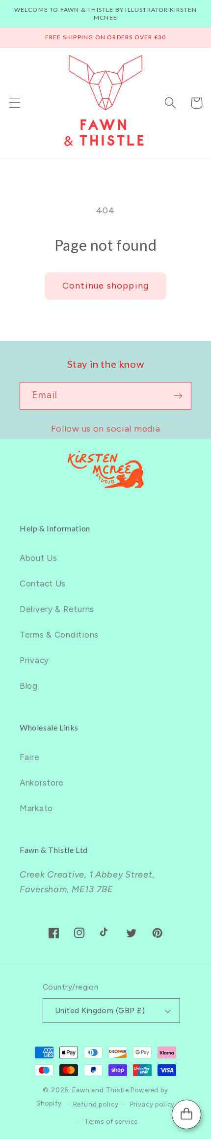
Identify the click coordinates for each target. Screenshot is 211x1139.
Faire (30, 757)
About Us (38, 558)
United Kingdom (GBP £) (100, 1010)
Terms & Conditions (59, 635)
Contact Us (43, 583)
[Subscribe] (178, 395)
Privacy (34, 660)
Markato (36, 808)
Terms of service (111, 1121)
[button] (15, 103)
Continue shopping (105, 285)
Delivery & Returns (57, 609)
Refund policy (96, 1104)
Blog (29, 686)
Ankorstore (42, 783)
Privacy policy (152, 1104)
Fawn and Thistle (100, 1090)
